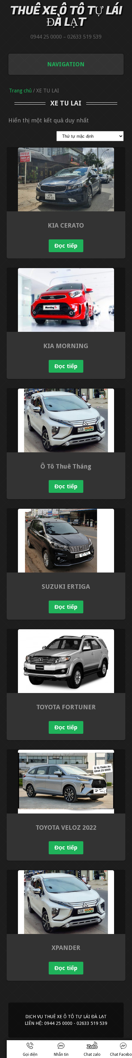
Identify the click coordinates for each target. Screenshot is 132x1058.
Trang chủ (20, 91)
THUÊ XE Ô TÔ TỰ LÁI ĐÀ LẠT (66, 16)
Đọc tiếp (66, 245)
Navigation (66, 64)
